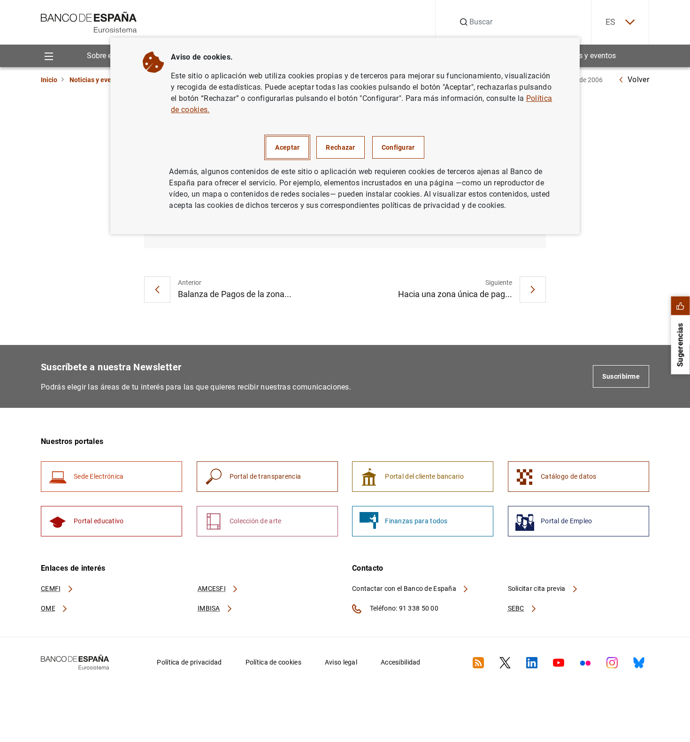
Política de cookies (273, 662)
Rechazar (340, 147)
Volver (638, 79)
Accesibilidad (401, 662)
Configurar (398, 147)
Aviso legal (341, 662)
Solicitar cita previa (537, 588)
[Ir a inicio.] (89, 21)
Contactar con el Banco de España (405, 588)
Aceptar (287, 147)
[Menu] (48, 55)
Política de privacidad (189, 662)
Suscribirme (621, 376)
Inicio (49, 80)
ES (611, 22)
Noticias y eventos (585, 55)
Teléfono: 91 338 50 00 (403, 608)
